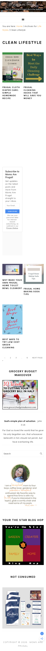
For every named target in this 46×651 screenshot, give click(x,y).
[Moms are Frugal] (23, 13)
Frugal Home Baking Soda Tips (32, 291)
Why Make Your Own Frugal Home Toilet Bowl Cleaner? (12, 284)
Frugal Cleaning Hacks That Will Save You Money (32, 93)
